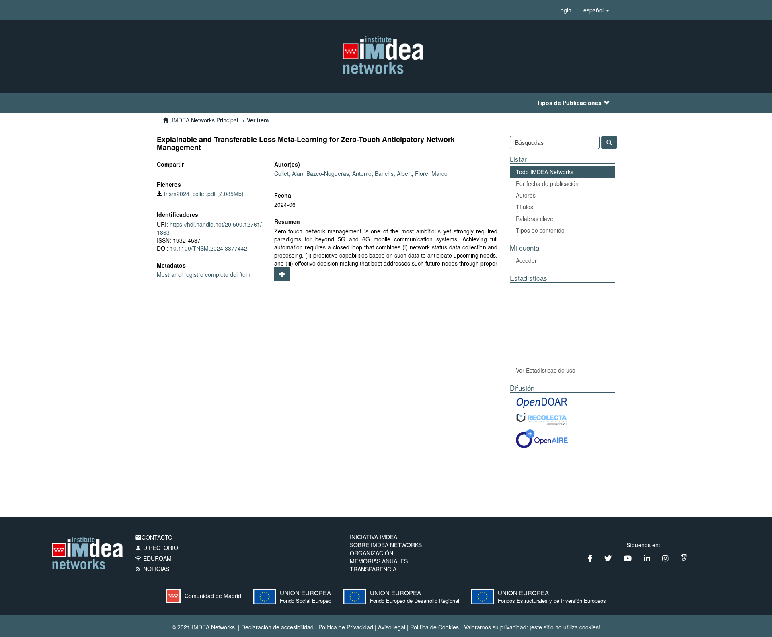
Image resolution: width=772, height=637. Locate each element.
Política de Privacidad (345, 627)
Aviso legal (391, 627)
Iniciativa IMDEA (373, 537)
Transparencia (373, 569)
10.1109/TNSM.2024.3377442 (208, 248)
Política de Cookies (434, 627)
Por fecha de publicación (547, 183)
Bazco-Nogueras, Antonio (339, 173)
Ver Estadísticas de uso (545, 370)
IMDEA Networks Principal (205, 120)
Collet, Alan (288, 173)
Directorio (156, 548)
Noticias (152, 569)
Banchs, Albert (393, 173)
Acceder (526, 260)
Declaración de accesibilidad (277, 627)
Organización (371, 553)
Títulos (524, 207)
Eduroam (153, 558)
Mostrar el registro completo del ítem (203, 274)
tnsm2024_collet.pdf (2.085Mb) (203, 194)
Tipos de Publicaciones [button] (569, 103)
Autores (526, 195)
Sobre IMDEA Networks (386, 545)
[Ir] (609, 142)
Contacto (153, 537)
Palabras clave (534, 218)
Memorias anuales (379, 561)
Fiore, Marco (431, 173)
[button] (596, 10)
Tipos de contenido (540, 230)
